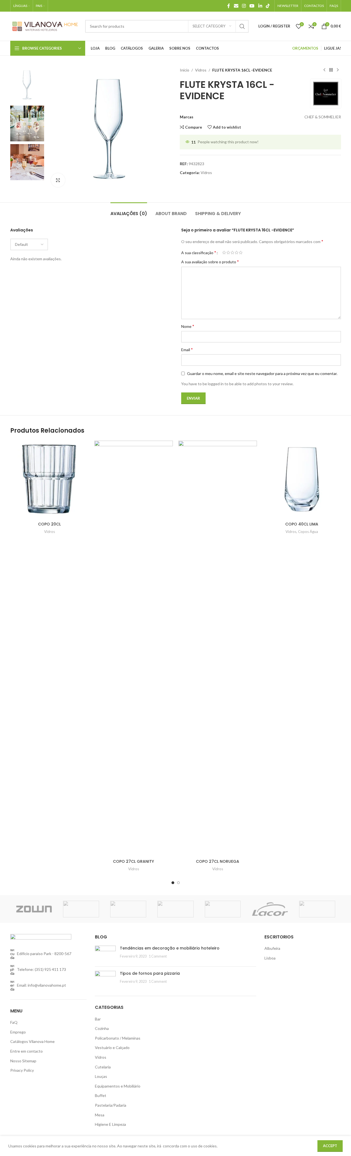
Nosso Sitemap (23, 1060)
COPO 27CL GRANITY (133, 861)
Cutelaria (103, 1067)
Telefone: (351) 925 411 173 (41, 969)
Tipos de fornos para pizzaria (150, 973)
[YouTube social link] (252, 6)
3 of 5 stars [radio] (232, 252)
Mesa (99, 1114)
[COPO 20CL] (49, 480)
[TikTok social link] (267, 6)
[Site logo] (45, 25)
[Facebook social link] (228, 6)
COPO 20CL (49, 524)
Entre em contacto (26, 1051)
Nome (187, 326)
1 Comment (158, 956)
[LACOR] (270, 909)
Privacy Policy (22, 1070)
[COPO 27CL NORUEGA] (217, 648)
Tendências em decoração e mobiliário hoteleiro (169, 948)
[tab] (128, 210)
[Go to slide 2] (178, 882)
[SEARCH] (242, 26)
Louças (101, 1076)
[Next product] (337, 70)
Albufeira (272, 948)
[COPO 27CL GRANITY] (133, 648)
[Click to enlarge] (58, 180)
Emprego (18, 1032)
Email (187, 349)
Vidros (200, 70)
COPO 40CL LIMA (301, 524)
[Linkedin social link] (260, 6)
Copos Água (308, 531)
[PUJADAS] (175, 909)
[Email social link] (236, 6)
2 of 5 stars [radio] (228, 252)
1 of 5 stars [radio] (224, 252)
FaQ (13, 1022)
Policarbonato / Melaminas (117, 1038)
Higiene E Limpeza (110, 1124)
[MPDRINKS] (222, 909)
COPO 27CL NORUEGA (217, 861)
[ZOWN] (33, 909)
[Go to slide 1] (172, 882)
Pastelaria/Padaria (110, 1105)
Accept (330, 1146)
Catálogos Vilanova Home (32, 1041)
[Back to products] (331, 70)
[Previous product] (324, 70)
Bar (98, 1019)
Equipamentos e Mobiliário (117, 1086)
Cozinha (102, 1028)
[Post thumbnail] (105, 954)
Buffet (100, 1095)
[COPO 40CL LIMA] (301, 480)
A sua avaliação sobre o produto (210, 261)
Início (184, 70)
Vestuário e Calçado (112, 1047)
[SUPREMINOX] (81, 909)
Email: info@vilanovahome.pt (41, 985)
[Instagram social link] (244, 6)
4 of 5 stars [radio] (236, 252)
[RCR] (128, 909)
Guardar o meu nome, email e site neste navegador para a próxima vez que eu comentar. (262, 373)
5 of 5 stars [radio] (241, 252)
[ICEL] (317, 909)
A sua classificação (198, 252)
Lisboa (270, 958)
